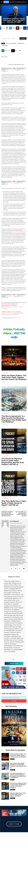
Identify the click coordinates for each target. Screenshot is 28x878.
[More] (20, 50)
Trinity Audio (16, 64)
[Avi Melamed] (5, 545)
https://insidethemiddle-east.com (16, 523)
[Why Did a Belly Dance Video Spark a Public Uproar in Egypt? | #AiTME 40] (14, 483)
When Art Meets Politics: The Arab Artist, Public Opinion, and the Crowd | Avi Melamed (13, 377)
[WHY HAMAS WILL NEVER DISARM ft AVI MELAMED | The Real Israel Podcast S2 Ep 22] (5, 766)
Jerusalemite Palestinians (17, 232)
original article (11, 70)
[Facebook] (11, 568)
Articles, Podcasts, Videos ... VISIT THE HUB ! (14, 333)
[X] (19, 568)
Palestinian (4, 45)
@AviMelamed (13, 312)
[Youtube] (23, 568)
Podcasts (6, 456)
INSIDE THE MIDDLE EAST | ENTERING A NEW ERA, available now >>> (12, 307)
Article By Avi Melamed (11, 43)
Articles (17, 15)
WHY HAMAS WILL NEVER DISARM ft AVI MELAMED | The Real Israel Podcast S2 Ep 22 (18, 765)
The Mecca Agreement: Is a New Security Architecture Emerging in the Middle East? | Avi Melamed (13, 419)
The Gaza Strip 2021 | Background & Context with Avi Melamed (21, 514)
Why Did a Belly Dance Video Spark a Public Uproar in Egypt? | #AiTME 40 (13, 503)
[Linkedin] (15, 568)
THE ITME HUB (11, 15)
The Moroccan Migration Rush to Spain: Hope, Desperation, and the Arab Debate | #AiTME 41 (12, 461)
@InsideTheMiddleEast (6, 313)
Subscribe (14, 701)
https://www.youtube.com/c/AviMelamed (9, 314)
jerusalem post (21, 43)
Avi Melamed (14, 521)
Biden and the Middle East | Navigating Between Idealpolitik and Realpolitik (7, 514)
